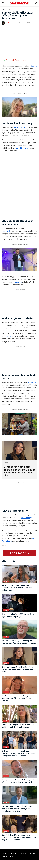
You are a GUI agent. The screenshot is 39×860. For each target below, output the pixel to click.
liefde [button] (6, 336)
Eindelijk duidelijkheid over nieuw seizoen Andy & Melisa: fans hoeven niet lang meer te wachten (19, 837)
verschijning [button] (21, 148)
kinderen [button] (16, 282)
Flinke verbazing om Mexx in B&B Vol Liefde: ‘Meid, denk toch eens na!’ (18, 725)
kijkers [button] (32, 66)
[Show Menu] (3, 3)
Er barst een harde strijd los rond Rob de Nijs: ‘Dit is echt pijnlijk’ (18, 615)
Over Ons (5, 853)
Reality (9, 9)
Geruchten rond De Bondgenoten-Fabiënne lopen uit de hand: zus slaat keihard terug (17, 588)
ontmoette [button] (19, 127)
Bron (4, 545)
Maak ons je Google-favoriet (16, 60)
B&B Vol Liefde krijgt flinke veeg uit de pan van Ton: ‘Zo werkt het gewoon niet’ (19, 642)
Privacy (13, 853)
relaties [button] (31, 382)
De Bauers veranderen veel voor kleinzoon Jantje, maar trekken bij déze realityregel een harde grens (18, 753)
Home (3, 9)
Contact (32, 853)
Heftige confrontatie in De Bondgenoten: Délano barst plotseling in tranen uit (19, 781)
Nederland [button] (25, 517)
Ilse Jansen (11, 23)
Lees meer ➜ (19, 553)
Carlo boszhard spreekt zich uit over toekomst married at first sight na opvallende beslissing (17, 809)
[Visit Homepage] (19, 3)
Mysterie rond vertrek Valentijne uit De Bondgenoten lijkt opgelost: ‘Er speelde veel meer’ (19, 698)
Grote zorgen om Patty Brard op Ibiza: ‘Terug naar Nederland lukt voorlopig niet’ (17, 669)
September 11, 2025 (25, 23)
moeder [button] (5, 231)
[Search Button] (36, 3)
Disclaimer (23, 853)
